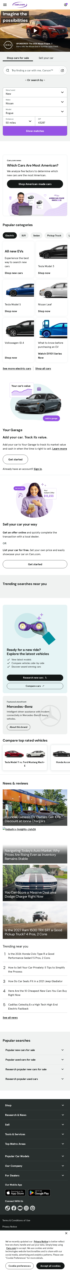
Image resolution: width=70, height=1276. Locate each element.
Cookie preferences (19, 1265)
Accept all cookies (50, 1265)
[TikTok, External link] (7, 1208)
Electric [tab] (9, 235)
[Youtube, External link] (20, 1208)
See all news (10, 1017)
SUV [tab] (24, 235)
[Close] (66, 1233)
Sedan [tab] (36, 235)
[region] (35, 1253)
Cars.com (11, 1248)
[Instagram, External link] (26, 1208)
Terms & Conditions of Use (16, 1220)
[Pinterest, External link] (32, 1208)
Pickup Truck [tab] (54, 235)
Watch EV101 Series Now (51, 355)
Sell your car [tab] (46, 58)
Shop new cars (14, 273)
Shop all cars (43, 368)
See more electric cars (17, 368)
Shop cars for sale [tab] (18, 58)
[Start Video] (35, 30)
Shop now (44, 273)
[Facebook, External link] (13, 1208)
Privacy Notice (9, 1226)
